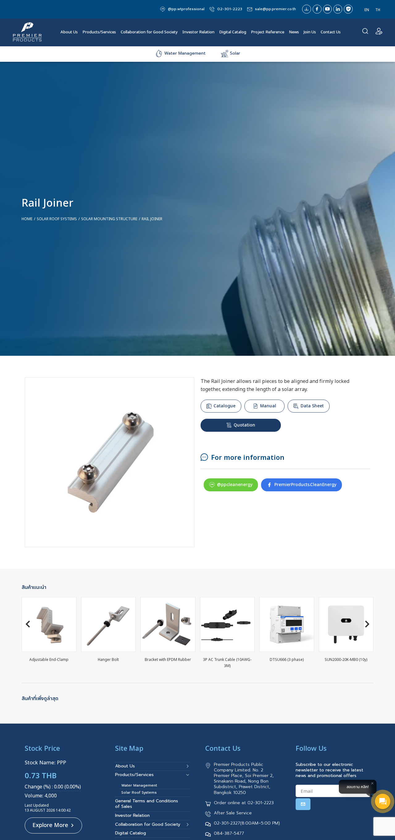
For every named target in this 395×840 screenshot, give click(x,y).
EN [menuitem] (366, 9)
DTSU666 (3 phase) (287, 659)
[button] (28, 624)
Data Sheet (312, 406)
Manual (268, 406)
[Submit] (303, 804)
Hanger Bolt (108, 659)
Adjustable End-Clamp (49, 659)
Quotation (244, 425)
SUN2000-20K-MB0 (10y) (346, 659)
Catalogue (224, 406)
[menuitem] (366, 10)
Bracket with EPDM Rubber (168, 659)
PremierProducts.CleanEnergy (305, 484)
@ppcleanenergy (234, 484)
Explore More (50, 825)
